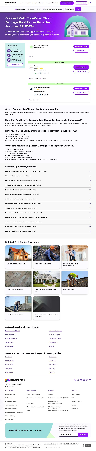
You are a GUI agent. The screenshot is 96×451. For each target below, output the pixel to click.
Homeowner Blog (10, 394)
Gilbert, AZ (52, 372)
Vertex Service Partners (41, 45)
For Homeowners (24, 3)
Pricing (29, 410)
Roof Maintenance (11, 338)
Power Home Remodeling (42, 87)
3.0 (47, 94)
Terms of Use (14, 444)
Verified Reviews (39, 47)
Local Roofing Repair (55, 331)
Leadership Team (76, 401)
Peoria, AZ (8, 357)
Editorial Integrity (10, 416)
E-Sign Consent (21, 444)
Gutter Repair (53, 342)
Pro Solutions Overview (33, 394)
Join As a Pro (81, 3)
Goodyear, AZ (9, 360)
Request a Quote (80, 46)
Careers (74, 405)
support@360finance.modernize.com (58, 410)
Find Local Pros (66, 3)
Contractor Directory (11, 408)
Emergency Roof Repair (12, 331)
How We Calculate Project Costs (14, 412)
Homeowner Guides (10, 401)
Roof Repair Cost (68, 289)
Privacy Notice (8, 444)
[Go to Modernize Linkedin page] (84, 380)
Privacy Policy (27, 447)
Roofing (51, 346)
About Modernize (51, 3)
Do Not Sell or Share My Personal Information (28, 445)
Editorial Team (9, 419)
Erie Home (37, 66)
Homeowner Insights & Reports (35, 407)
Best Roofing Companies (43, 263)
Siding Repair (9, 346)
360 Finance (30, 403)
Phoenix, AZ (52, 360)
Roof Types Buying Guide (15, 289)
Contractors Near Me (11, 405)
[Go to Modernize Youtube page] (90, 380)
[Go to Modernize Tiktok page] (87, 380)
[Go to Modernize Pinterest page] (75, 380)
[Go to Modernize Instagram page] (78, 380)
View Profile (81, 50)
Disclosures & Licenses (37, 444)
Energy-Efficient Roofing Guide (16, 263)
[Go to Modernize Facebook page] (81, 380)
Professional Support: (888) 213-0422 (58, 398)
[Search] (91, 3)
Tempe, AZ (8, 368)
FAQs (73, 398)
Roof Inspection (10, 334)
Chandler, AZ (9, 372)
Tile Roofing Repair (55, 338)
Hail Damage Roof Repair (15, 315)
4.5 (37, 94)
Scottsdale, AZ (53, 364)
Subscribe (83, 434)
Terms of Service (35, 447)
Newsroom (75, 408)
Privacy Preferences (28, 444)
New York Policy (16, 445)
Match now (14, 64)
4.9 (37, 73)
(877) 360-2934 (52, 408)
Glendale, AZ (52, 357)
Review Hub (8, 398)
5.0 (47, 73)
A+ (42, 73)
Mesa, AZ (52, 368)
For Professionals (38, 3)
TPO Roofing (9, 342)
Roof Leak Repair (54, 334)
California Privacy (8, 445)
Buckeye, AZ (9, 364)
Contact (50, 394)
